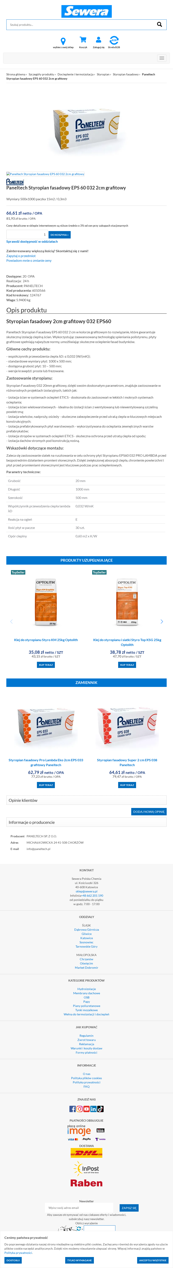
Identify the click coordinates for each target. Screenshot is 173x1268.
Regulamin (86, 1035)
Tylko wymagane (79, 1260)
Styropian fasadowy (126, 74)
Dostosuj (13, 1260)
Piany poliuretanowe (86, 1006)
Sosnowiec (86, 942)
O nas (86, 1074)
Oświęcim (86, 963)
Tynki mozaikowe (86, 1010)
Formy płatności (86, 1052)
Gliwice (87, 934)
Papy (86, 1001)
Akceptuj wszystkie (152, 1260)
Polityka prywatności (86, 1082)
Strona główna (15, 74)
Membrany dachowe (86, 993)
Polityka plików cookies (86, 1078)
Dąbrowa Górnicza (86, 929)
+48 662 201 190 (92, 895)
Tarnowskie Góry (86, 946)
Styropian (103, 74)
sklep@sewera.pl (86, 891)
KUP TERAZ (46, 664)
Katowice (86, 938)
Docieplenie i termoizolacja (75, 74)
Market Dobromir (86, 967)
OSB (86, 997)
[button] (162, 621)
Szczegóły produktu (41, 74)
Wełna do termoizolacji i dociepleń (86, 1014)
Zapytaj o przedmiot (21, 256)
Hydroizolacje (86, 989)
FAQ (86, 1086)
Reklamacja (86, 1044)
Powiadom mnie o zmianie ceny (28, 260)
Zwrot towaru (86, 1040)
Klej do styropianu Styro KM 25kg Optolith (46, 640)
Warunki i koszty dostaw (86, 1048)
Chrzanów (86, 959)
